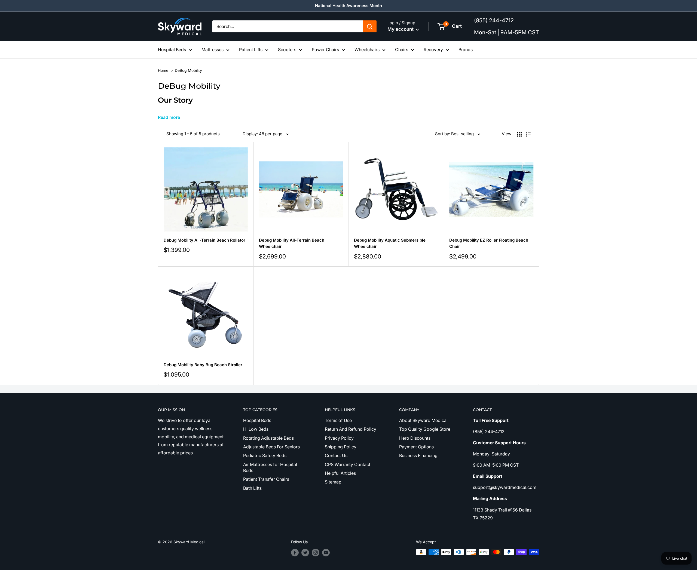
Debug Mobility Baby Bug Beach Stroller (203, 364)
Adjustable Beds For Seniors (271, 446)
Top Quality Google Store (424, 429)
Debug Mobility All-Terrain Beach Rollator (204, 240)
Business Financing (418, 455)
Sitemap (333, 482)
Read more (169, 117)
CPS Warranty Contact (347, 464)
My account (401, 29)
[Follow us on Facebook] (295, 552)
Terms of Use (338, 420)
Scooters (287, 49)
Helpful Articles (340, 473)
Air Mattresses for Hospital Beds (270, 467)
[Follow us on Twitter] (305, 552)
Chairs (401, 49)
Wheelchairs (367, 49)
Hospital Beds (172, 49)
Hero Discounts (414, 438)
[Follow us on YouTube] (326, 552)
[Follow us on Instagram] (315, 552)
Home (163, 70)
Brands (465, 49)
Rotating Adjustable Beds (268, 438)
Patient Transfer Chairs (266, 479)
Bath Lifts (252, 488)
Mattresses (212, 49)
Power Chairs (325, 49)
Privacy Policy (339, 438)
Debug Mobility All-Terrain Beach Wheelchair (291, 243)
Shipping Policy (340, 446)
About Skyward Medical (423, 420)
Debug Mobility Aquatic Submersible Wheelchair (390, 243)
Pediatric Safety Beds (264, 455)
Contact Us (336, 455)
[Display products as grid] (519, 134)
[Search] (370, 26)
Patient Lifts (250, 49)
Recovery (433, 49)
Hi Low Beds (255, 429)
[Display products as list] (528, 134)
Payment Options (416, 446)
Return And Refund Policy (350, 429)
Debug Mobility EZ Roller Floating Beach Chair (488, 243)
